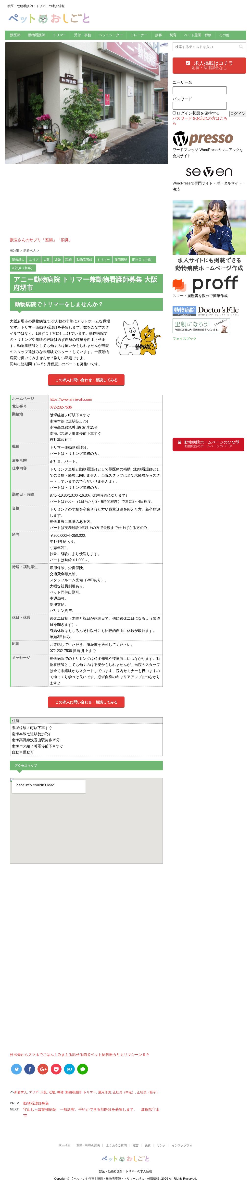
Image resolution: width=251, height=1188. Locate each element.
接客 (158, 35)
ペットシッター (111, 35)
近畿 (52, 1092)
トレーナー (139, 35)
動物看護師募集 (36, 1103)
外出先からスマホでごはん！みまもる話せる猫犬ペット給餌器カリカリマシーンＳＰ (80, 1054)
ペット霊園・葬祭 (198, 35)
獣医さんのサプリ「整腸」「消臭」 (41, 240)
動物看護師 (36, 35)
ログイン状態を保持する (198, 113)
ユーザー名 (182, 82)
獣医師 (15, 35)
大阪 (43, 1092)
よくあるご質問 (116, 1145)
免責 (148, 1145)
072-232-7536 (61, 407)
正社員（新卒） (148, 1092)
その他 (224, 35)
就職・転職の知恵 (88, 1145)
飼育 (173, 35)
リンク (161, 1145)
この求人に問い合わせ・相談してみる (86, 380)
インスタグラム (182, 1145)
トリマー (59, 35)
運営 (136, 1145)
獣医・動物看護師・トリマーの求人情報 (125, 1171)
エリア (33, 1092)
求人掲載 (64, 1145)
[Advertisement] (86, 203)
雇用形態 (104, 1092)
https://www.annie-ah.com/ (71, 399)
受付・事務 (82, 35)
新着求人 (20, 1092)
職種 (60, 1092)
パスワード (182, 99)
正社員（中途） (124, 1092)
